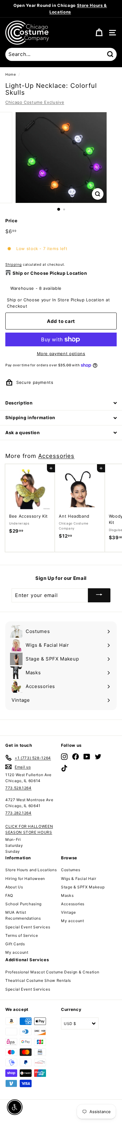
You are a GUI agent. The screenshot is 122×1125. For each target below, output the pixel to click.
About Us (14, 887)
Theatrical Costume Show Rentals (38, 980)
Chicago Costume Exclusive (34, 102)
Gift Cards (15, 944)
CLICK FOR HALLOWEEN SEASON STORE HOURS (29, 829)
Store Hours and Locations (31, 869)
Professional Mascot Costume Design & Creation (52, 972)
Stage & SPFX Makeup (82, 887)
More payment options (61, 353)
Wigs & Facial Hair (78, 878)
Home (10, 74)
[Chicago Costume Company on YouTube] (87, 756)
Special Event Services (27, 927)
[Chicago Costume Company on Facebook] (75, 756)
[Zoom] (97, 194)
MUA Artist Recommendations (23, 915)
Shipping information (30, 417)
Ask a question (22, 432)
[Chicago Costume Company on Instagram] (64, 756)
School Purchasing (23, 904)
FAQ (9, 895)
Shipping (13, 264)
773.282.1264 (18, 813)
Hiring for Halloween (25, 878)
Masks (67, 895)
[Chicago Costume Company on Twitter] (98, 756)
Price (11, 220)
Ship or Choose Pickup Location (50, 273)
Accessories (56, 455)
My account (16, 952)
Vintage (68, 912)
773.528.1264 (18, 788)
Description (19, 402)
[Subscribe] (99, 595)
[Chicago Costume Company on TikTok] (64, 768)
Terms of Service (21, 935)
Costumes (70, 869)
